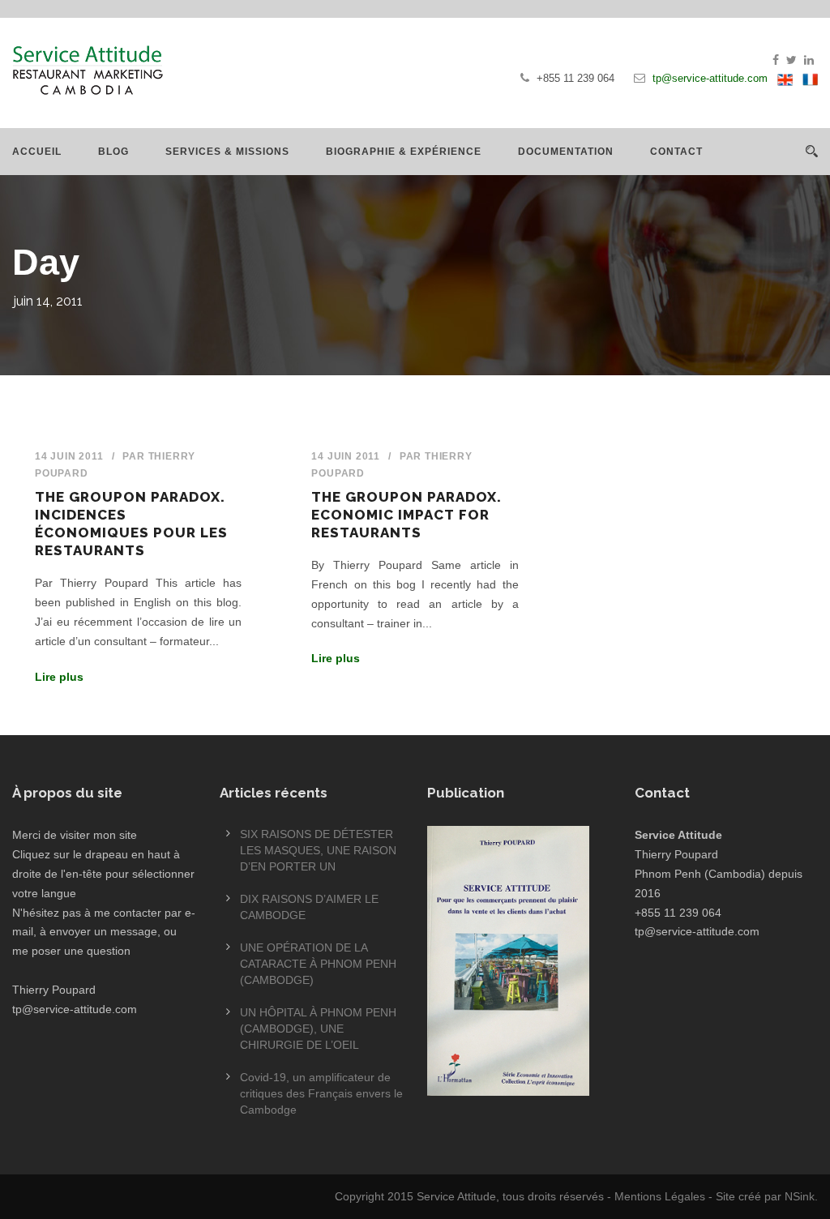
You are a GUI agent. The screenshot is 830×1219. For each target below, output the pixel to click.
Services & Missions (227, 151)
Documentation (566, 151)
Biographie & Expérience (403, 151)
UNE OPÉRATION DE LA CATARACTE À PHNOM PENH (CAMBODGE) (318, 963)
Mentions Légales (659, 1196)
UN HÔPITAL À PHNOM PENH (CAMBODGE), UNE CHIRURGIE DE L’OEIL (318, 1028)
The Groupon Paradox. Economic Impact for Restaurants (406, 515)
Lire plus (59, 676)
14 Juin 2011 (69, 456)
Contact (676, 151)
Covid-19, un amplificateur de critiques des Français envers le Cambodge (321, 1093)
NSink (800, 1196)
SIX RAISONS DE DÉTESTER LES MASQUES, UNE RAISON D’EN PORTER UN (318, 850)
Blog (113, 151)
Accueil (37, 151)
